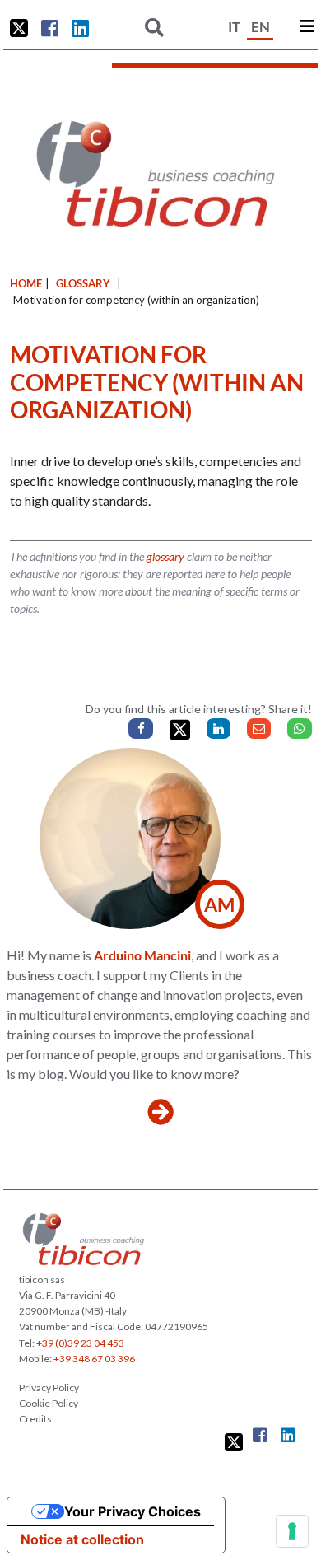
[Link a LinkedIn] (80, 28)
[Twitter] (180, 730)
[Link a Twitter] (19, 28)
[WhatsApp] (299, 728)
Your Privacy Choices (132, 1511)
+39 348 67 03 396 (94, 1358)
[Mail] (259, 728)
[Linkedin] (218, 728)
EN (260, 26)
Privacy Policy (49, 1387)
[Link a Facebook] (50, 28)
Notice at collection (82, 1539)
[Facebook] (140, 728)
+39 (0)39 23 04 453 (80, 1343)
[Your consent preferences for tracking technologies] (292, 1531)
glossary (165, 556)
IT (234, 26)
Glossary (83, 283)
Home (26, 283)
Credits (35, 1419)
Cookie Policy (48, 1403)
